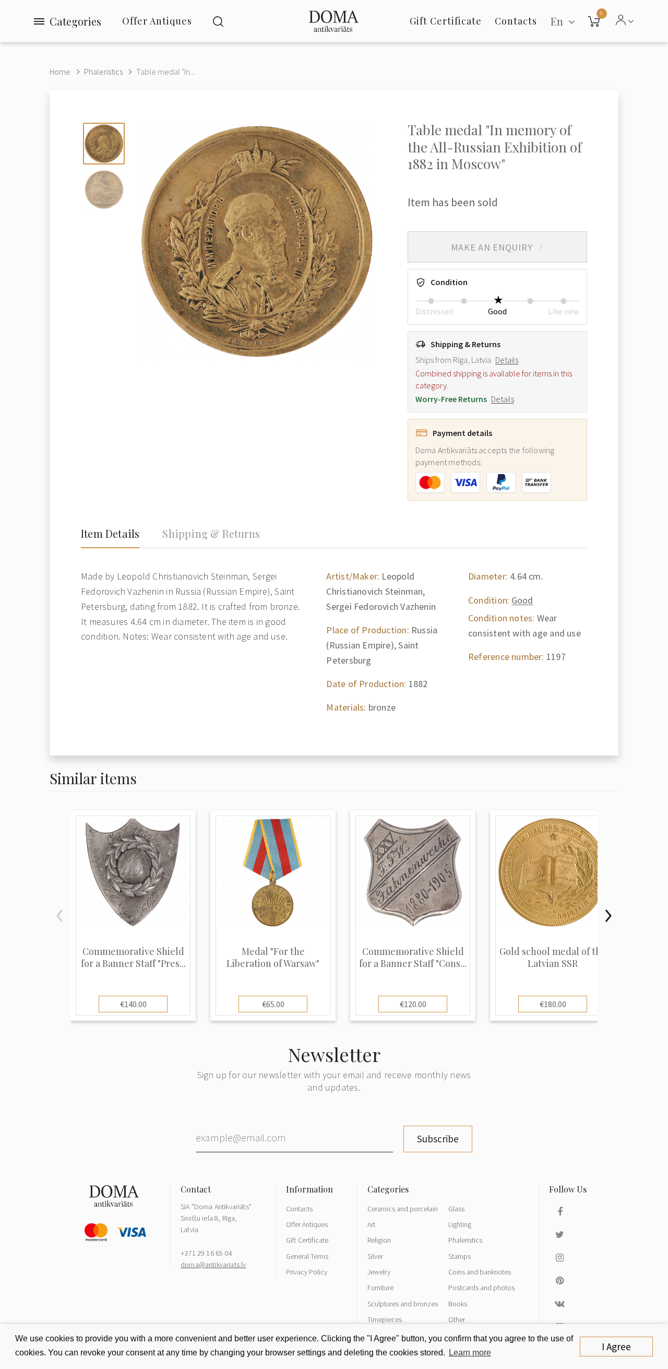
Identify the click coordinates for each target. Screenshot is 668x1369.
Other (456, 1319)
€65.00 (273, 1004)
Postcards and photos (481, 1287)
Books (457, 1303)
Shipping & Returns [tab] (211, 533)
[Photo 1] (104, 143)
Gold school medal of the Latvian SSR (552, 958)
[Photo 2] (104, 189)
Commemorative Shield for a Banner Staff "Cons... (413, 958)
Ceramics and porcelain (402, 1208)
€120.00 (413, 1004)
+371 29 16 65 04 (206, 1253)
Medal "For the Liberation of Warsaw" (272, 958)
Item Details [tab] (110, 533)
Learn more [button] (470, 1352)
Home (60, 71)
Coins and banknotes (479, 1272)
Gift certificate (446, 21)
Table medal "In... (165, 71)
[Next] (608, 915)
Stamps (459, 1256)
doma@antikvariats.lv (213, 1264)
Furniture (380, 1287)
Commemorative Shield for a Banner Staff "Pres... (133, 958)
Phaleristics (103, 71)
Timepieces (384, 1319)
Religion (379, 1240)
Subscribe (438, 1138)
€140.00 (133, 1004)
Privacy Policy (306, 1272)
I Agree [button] (616, 1346)
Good (522, 600)
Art (371, 1224)
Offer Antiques (157, 21)
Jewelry (378, 1272)
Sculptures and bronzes (402, 1303)
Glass (456, 1208)
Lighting (459, 1224)
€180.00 (553, 1004)
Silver (375, 1256)
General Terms (307, 1256)
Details (506, 360)
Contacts (299, 1208)
